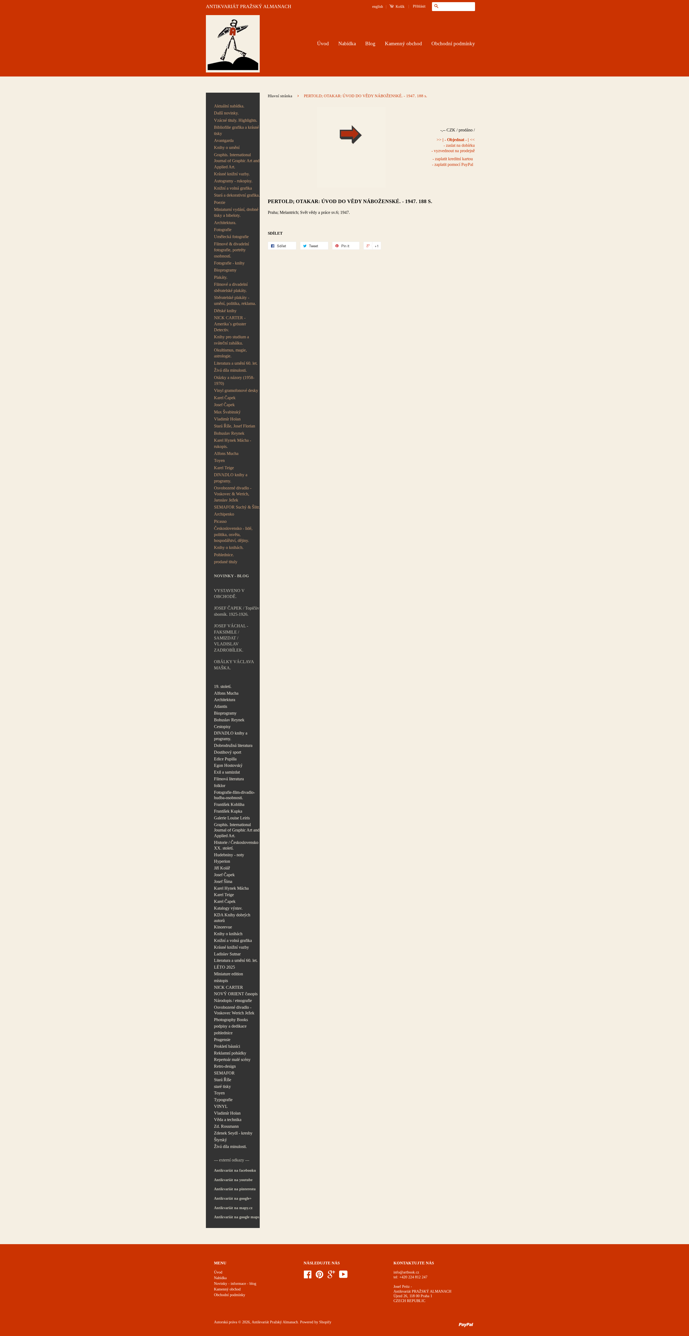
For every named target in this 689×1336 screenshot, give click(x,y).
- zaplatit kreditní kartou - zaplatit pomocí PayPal (452, 161)
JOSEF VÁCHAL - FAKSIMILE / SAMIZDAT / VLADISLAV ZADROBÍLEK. (231, 638)
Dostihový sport (227, 752)
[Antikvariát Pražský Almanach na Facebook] (308, 1276)
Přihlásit (419, 6)
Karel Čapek (224, 397)
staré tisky (222, 1086)
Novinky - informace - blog (235, 1284)
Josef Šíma (223, 881)
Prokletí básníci (227, 1046)
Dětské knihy (225, 310)
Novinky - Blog (231, 576)
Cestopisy (222, 726)
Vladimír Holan (227, 419)
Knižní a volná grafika (233, 188)
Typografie (223, 1099)
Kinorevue (223, 927)
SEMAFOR (224, 1073)
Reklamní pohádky (230, 1053)
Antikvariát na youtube (233, 1180)
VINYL (221, 1106)
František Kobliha (229, 804)
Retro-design (225, 1066)
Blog (370, 43)
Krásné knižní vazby (231, 947)
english (377, 7)
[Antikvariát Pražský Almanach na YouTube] (343, 1276)
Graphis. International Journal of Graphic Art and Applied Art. (236, 160)
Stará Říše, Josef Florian (234, 426)
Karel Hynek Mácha (231, 888)
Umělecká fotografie (231, 236)
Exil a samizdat (227, 772)
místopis (221, 980)
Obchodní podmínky (453, 43)
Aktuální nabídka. (229, 106)
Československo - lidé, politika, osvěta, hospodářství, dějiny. (233, 534)
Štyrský (220, 1139)
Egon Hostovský (228, 765)
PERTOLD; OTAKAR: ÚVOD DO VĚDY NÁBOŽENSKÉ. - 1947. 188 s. (350, 201)
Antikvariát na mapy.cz (233, 1208)
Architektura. (225, 222)
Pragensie (222, 1039)
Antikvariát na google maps (236, 1217)
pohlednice (223, 1033)
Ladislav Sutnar (227, 954)
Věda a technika (227, 1119)
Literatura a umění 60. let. (236, 363)
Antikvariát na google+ (233, 1198)
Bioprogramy (225, 270)
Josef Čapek (224, 404)
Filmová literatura (229, 779)
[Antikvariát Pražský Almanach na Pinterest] (319, 1276)
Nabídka (347, 43)
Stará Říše (222, 1079)
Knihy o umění (227, 147)
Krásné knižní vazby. (232, 174)
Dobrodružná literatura (233, 745)
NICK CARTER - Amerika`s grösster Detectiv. (230, 323)
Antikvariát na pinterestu (235, 1189)
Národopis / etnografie (233, 1000)
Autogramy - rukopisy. (233, 181)
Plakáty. (220, 277)
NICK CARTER (228, 987)
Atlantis (220, 706)
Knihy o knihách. (229, 547)
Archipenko (224, 514)
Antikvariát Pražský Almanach (275, 1322)
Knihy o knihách (228, 933)
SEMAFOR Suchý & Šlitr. (237, 507)
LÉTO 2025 (224, 967)
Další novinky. (226, 113)
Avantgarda (224, 140)
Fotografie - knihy (229, 263)
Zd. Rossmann (226, 1126)
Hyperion (222, 861)
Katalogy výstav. (228, 908)
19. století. (222, 686)
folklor (219, 785)
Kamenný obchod (403, 43)
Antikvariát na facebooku (235, 1170)
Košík (400, 7)
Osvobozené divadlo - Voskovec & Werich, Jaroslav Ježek (232, 494)
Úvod (323, 43)
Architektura (224, 699)
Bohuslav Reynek (229, 433)
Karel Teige (224, 467)
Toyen (219, 460)
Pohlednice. (224, 554)
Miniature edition (228, 974)
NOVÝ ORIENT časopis (236, 993)
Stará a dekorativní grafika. (237, 195)
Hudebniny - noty (229, 855)
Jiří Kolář (222, 868)
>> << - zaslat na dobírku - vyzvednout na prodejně (453, 145)
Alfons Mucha (226, 453)
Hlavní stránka (280, 96)
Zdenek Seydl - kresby (233, 1133)
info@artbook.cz (406, 1272)
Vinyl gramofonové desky (236, 390)
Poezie (219, 202)
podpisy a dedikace (230, 1026)
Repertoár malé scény (232, 1059)
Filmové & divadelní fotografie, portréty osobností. (231, 250)
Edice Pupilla (225, 759)
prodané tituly (225, 561)
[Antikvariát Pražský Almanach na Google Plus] (331, 1276)
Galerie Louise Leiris (232, 818)
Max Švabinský (227, 412)
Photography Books (231, 1019)
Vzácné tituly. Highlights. (235, 120)
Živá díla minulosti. (230, 370)
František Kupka (228, 811)
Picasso (220, 521)
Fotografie (222, 229)
